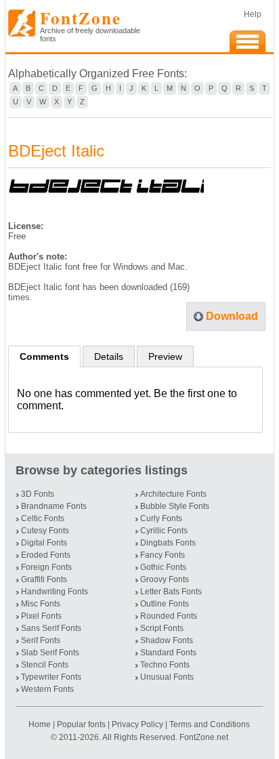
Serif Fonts (40, 640)
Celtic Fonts (42, 518)
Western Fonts (47, 689)
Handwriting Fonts (54, 591)
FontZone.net (203, 737)
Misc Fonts (40, 604)
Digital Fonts (44, 543)
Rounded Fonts (168, 616)
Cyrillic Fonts (164, 530)
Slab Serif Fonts (50, 652)
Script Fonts (162, 628)
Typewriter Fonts (51, 677)
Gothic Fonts (163, 567)
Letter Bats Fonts (171, 591)
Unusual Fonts (167, 677)
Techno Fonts (165, 665)
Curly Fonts (161, 518)
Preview (165, 356)
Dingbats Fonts (168, 543)
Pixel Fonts (41, 616)
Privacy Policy (137, 724)
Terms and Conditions (209, 724)
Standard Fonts (168, 652)
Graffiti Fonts (44, 579)
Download (232, 316)
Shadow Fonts (166, 640)
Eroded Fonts (45, 555)
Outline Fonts (164, 604)
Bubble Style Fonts (174, 506)
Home (40, 724)
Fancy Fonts (162, 555)
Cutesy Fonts (45, 530)
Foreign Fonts (46, 567)
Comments (44, 356)
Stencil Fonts (44, 665)
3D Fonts (37, 494)
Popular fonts (81, 724)
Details (108, 356)
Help (252, 14)
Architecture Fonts (173, 494)
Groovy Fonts (164, 579)
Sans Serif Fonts (51, 628)
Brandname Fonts (54, 506)
